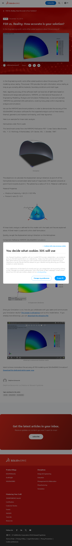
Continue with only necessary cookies (55, 246)
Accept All (60, 278)
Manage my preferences (41, 278)
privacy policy (41, 272)
